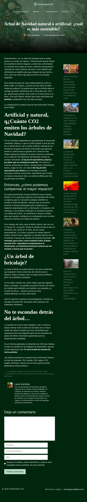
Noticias (36, 12)
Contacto (65, 12)
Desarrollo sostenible (21, 12)
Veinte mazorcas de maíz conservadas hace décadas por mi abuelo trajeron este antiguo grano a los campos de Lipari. (70, 87)
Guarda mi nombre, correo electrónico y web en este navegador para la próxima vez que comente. (29, 463)
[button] (74, 12)
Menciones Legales (53, 489)
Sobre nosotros (52, 12)
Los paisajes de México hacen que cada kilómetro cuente (27, 371)
